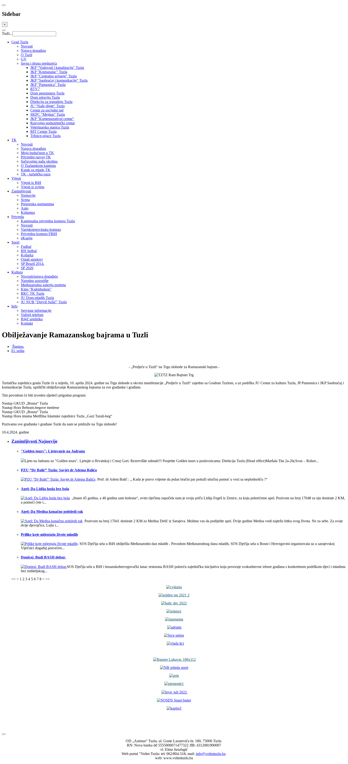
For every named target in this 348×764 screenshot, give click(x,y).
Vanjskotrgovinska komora (41, 230)
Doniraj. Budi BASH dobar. (43, 557)
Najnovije (28, 195)
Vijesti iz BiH (31, 183)
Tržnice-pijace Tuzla (45, 136)
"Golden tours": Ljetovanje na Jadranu (53, 451)
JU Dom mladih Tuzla (37, 298)
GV (24, 59)
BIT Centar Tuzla (43, 132)
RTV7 (35, 89)
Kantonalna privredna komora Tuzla (48, 221)
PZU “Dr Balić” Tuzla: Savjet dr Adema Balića (59, 470)
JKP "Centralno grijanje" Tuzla (53, 76)
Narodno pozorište (35, 281)
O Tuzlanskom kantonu (38, 166)
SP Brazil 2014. (32, 264)
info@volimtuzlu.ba (211, 754)
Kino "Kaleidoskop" (36, 289)
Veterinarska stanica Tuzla (49, 127)
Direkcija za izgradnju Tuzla (51, 102)
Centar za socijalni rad (46, 110)
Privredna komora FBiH (39, 234)
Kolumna (28, 212)
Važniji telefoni (32, 315)
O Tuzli (26, 55)
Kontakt (27, 323)
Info (14, 306)
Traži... (7, 33)
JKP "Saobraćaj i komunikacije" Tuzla (59, 80)
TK (14, 140)
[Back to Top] (4, 734)
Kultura (17, 272)
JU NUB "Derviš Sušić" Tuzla (44, 302)
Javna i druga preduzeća (39, 63)
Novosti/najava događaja (39, 276)
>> (47, 579)
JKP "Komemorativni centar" (52, 119)
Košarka (27, 255)
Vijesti (16, 178)
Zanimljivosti (21, 191)
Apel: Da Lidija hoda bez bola (45, 489)
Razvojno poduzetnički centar (52, 123)
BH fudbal (29, 251)
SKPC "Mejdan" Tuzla (47, 114)
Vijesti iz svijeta (32, 187)
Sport (15, 242)
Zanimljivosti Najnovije (34, 441)
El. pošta (17, 351)
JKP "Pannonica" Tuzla (48, 85)
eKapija (26, 238)
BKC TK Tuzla (32, 293)
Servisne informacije (36, 310)
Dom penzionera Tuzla (47, 93)
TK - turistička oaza (35, 174)
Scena (25, 200)
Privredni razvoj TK (36, 157)
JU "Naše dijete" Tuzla (47, 106)
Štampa (17, 346)
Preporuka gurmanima (37, 204)
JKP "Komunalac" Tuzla (48, 72)
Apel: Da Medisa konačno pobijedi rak (52, 511)
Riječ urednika (32, 319)
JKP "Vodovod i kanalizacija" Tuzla (57, 68)
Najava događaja (33, 51)
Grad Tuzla (19, 42)
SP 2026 (27, 268)
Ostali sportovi (32, 259)
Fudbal (26, 247)
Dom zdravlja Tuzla (45, 97)
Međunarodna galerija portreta (43, 285)
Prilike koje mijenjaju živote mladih (49, 534)
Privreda (17, 217)
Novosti (27, 46)
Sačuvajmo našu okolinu (39, 161)
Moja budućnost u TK (37, 153)
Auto (24, 208)
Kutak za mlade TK (35, 170)
